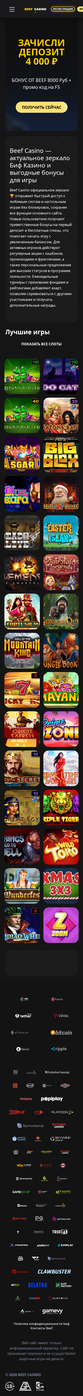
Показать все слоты (41, 344)
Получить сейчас (41, 107)
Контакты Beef (42, 1328)
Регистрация (63, 9)
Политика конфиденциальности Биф (41, 1324)
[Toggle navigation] (11, 8)
